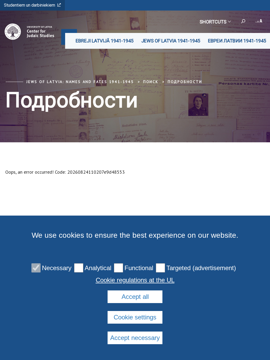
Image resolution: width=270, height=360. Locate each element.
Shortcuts (213, 22)
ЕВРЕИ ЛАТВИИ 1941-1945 (237, 40)
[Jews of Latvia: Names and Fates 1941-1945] (28, 31)
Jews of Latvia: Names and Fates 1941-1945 (80, 81)
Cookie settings (135, 317)
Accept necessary (135, 337)
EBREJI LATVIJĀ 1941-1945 (104, 40)
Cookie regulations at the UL (135, 280)
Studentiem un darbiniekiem (29, 5)
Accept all (135, 296)
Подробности (185, 81)
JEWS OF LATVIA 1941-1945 (170, 40)
